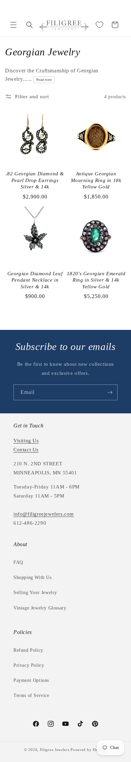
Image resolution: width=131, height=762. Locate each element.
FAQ (18, 562)
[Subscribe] (109, 392)
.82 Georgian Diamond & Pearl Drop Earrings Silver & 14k (35, 180)
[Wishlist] (99, 24)
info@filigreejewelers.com (43, 514)
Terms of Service (31, 695)
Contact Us (26, 449)
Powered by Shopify (89, 750)
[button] (13, 24)
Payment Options (31, 680)
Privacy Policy (28, 665)
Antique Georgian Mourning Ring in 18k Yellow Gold (96, 180)
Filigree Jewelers (55, 750)
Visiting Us (26, 440)
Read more (44, 79)
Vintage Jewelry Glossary (39, 607)
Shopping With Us (32, 577)
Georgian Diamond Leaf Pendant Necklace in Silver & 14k (35, 280)
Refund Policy (28, 650)
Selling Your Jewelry (35, 592)
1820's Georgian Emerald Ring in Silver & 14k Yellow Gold (96, 280)
